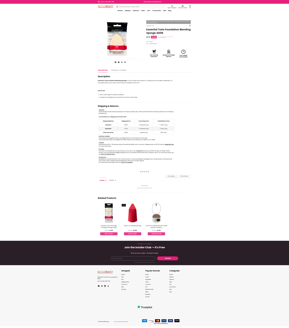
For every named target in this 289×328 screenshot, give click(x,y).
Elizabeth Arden (149, 289)
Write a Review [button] (184, 176)
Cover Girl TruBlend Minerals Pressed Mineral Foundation (156, 226)
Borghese (147, 294)
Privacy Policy (125, 321)
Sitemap (123, 289)
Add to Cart (109, 234)
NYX (146, 287)
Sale (122, 277)
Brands (120, 10)
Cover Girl (148, 284)
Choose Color (156, 234)
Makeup (127, 10)
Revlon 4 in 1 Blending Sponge (132, 226)
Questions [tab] (111, 180)
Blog (169, 10)
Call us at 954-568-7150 (103, 281)
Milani (146, 292)
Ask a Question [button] (171, 176)
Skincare (136, 10)
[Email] (118, 62)
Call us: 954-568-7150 (107, 2)
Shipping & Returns (118, 70)
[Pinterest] (125, 62)
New (164, 10)
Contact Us (124, 284)
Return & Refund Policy (108, 154)
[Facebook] (115, 62)
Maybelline (148, 279)
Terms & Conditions (127, 162)
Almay (147, 282)
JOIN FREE (168, 258)
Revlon (147, 274)
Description (103, 70)
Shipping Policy (169, 144)
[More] (131, 10)
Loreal (146, 277)
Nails (143, 10)
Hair (148, 10)
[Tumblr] (108, 286)
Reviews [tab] (102, 180)
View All (147, 297)
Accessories (156, 10)
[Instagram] (105, 286)
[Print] (121, 62)
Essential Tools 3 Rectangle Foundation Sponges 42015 (109, 226)
